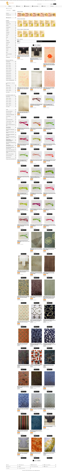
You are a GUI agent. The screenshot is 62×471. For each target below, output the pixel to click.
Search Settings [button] (40, 41)
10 (37, 45)
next (39, 45)
